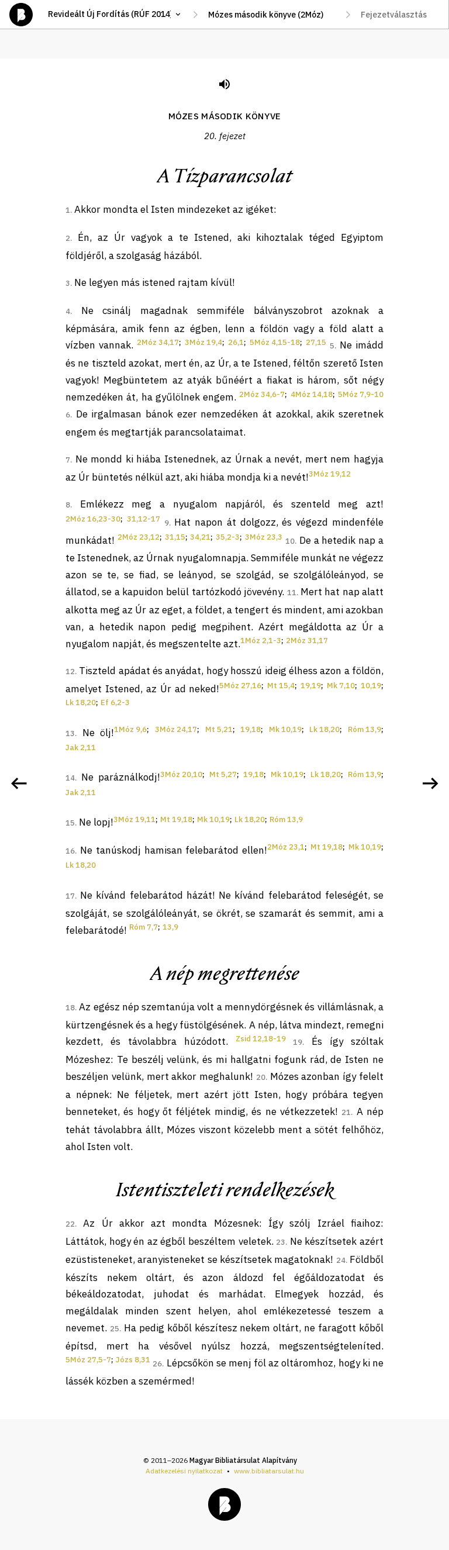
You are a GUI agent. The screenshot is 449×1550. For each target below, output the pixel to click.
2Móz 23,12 (139, 537)
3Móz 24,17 (176, 729)
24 (341, 1260)
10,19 (371, 686)
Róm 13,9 (364, 729)
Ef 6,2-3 (115, 702)
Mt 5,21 (219, 729)
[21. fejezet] (430, 783)
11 (291, 593)
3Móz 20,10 (181, 774)
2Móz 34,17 (158, 342)
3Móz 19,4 (203, 342)
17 (70, 896)
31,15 (175, 537)
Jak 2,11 (80, 747)
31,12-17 (143, 519)
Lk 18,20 (80, 702)
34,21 (200, 537)
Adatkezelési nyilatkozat (184, 1470)
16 (70, 851)
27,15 (316, 342)
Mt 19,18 (176, 819)
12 (70, 671)
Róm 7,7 (143, 927)
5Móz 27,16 (240, 686)
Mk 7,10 (341, 686)
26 (157, 1364)
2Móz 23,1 (286, 847)
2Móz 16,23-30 (92, 519)
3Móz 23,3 (263, 537)
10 (290, 541)
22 (70, 1224)
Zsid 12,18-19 (261, 1039)
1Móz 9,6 (130, 729)
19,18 (250, 729)
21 (346, 1112)
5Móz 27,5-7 (88, 1360)
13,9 (170, 927)
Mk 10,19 (285, 729)
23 (280, 1242)
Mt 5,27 (223, 774)
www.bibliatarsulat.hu (269, 1470)
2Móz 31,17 (307, 640)
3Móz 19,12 (330, 474)
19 (297, 1042)
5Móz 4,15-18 (275, 342)
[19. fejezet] (18, 783)
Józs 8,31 (133, 1360)
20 (260, 1077)
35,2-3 (228, 537)
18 (70, 1008)
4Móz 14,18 (312, 394)
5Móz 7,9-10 (361, 394)
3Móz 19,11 (134, 819)
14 (70, 778)
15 (70, 823)
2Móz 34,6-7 (262, 394)
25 (114, 1329)
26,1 (236, 342)
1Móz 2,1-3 (260, 640)
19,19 (311, 686)
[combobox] (271, 14)
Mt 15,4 (281, 686)
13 (70, 733)
